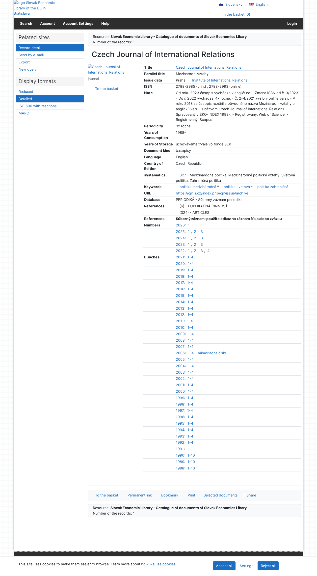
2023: (181, 244)
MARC (24, 113)
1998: (180, 404)
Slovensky (233, 4)
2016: (180, 289)
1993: (180, 436)
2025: (181, 231)
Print (190, 495)
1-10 (191, 455)
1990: (180, 455)
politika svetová (237, 187)
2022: (181, 250)
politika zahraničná (272, 187)
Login (291, 23)
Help (105, 23)
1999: (180, 398)
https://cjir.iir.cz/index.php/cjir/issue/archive (212, 193)
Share (250, 495)
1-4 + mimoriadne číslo (207, 353)
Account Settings (78, 23)
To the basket (105, 88)
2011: (180, 321)
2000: (181, 391)
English (261, 4)
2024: (181, 238)
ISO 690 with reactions (38, 106)
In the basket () (236, 14)
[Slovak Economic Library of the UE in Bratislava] (34, 8)
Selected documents (220, 495)
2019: (180, 270)
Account (47, 23)
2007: (180, 346)
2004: (181, 366)
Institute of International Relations (219, 80)
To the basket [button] (105, 495)
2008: (181, 340)
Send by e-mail (31, 55)
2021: (180, 257)
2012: (180, 314)
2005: (181, 359)
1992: (180, 442)
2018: (180, 276)
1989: (180, 462)
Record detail (29, 48)
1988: (180, 468)
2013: (180, 308)
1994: (180, 430)
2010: (180, 327)
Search (26, 23)
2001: (180, 385)
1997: (180, 410)
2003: (181, 372)
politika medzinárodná (198, 187)
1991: (180, 449)
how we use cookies (158, 564)
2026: (181, 225)
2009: (181, 334)
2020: (181, 263)
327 (183, 175)
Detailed (25, 99)
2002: (181, 378)
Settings (246, 566)
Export (24, 62)
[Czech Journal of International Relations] (112, 69)
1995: (180, 423)
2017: (180, 282)
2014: (180, 302)
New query (28, 69)
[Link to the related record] (189, 80)
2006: (181, 353)
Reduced (26, 91)
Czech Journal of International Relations (208, 67)
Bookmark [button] (168, 495)
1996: (180, 417)
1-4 (190, 257)
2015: (180, 295)
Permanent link (139, 495)
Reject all (268, 566)
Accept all (224, 566)
